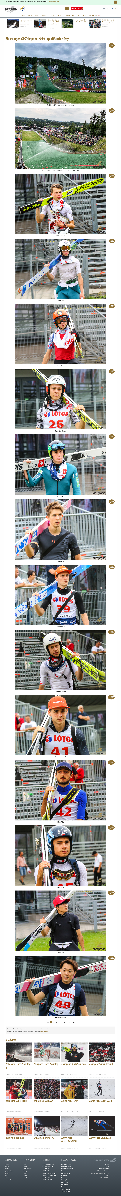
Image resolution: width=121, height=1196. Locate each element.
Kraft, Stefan (64, 1175)
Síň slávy (26, 1175)
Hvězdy (25, 1178)
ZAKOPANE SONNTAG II (100, 1101)
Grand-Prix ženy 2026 (48, 1166)
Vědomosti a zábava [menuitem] (69, 15)
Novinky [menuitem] (24, 15)
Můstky (6, 1175)
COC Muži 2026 (46, 1169)
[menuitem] (104, 9)
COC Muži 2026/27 (47, 1178)
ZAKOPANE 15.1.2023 (100, 1137)
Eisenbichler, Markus (66, 1166)
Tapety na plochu (28, 1169)
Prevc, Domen (64, 1182)
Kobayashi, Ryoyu (65, 1173)
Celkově (7, 1169)
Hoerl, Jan (63, 1171)
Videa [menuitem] (79, 15)
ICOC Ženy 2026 (46, 1171)
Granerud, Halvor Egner (67, 1169)
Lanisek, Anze (64, 1178)
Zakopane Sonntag (15, 1137)
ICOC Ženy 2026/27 (47, 1180)
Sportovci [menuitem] (52, 15)
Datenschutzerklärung (103, 1169)
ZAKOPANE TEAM (69, 1101)
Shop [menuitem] (84, 15)
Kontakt (107, 1164)
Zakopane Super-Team (16, 1101)
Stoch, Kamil (64, 1187)
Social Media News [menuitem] (93, 15)
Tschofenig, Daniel (65, 1189)
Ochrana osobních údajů (53, 1)
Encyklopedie (8, 1180)
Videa (25, 1164)
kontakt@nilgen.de (44, 1031)
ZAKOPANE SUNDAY (43, 1101)
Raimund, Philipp (65, 1184)
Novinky (7, 1164)
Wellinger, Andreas (65, 1191)
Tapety (25, 1171)
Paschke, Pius (64, 1180)
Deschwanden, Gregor (66, 1164)
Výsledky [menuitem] (36, 15)
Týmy (25, 1173)
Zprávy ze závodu (9, 1171)
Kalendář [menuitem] (44, 15)
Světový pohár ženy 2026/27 (49, 1175)
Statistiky (7, 1173)
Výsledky (7, 1166)
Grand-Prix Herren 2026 (48, 1164)
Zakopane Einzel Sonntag (46, 1064)
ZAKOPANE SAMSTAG (44, 1137)
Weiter (73, 1022)
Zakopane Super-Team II (101, 1064)
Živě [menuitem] (29, 15)
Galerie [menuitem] (59, 15)
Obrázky (107, 1166)
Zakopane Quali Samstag (73, 1064)
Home (7, 34)
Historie (6, 1178)
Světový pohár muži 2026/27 (49, 1173)
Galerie (11, 34)
